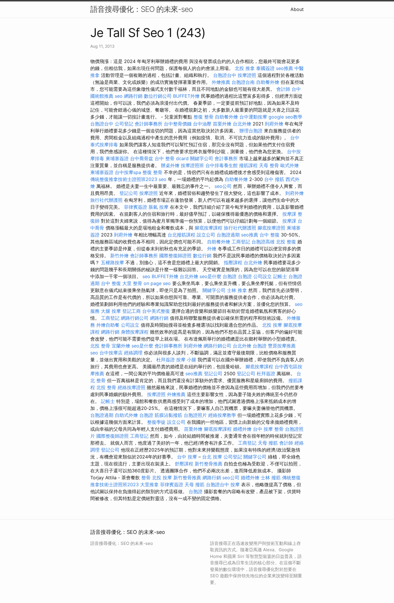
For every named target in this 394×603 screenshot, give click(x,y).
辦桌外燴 (170, 165)
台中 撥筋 (274, 179)
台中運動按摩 (253, 117)
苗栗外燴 (222, 124)
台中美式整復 (156, 311)
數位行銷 (202, 255)
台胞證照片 (195, 415)
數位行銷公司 (158, 96)
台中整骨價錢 (178, 124)
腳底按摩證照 (271, 228)
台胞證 (230, 276)
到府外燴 (274, 124)
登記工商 (131, 311)
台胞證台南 (243, 82)
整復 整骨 (203, 117)
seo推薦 (284, 68)
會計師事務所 (148, 124)
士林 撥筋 (271, 477)
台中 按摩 (187, 457)
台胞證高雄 (263, 242)
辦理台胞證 (250, 131)
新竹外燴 (119, 255)
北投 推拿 (245, 68)
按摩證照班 (192, 165)
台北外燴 (242, 124)
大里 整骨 (132, 283)
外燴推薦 (221, 82)
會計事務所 (226, 158)
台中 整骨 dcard (172, 158)
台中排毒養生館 (221, 165)
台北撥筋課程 (181, 235)
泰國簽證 (265, 68)
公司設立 (262, 276)
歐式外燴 (289, 165)
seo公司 (223, 186)
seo (119, 96)
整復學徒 (156, 422)
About (297, 9)
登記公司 (128, 193)
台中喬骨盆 (141, 158)
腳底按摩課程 (208, 228)
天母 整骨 (269, 165)
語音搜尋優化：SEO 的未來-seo (141, 9)
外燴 (211, 248)
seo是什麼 (210, 276)
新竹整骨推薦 (208, 464)
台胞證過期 (228, 235)
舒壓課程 (184, 464)
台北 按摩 (212, 457)
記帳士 (280, 276)
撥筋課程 (248, 165)
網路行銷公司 (135, 318)
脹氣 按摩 (158, 207)
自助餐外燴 (267, 82)
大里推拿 (149, 484)
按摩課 (289, 214)
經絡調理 (133, 353)
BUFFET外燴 (186, 96)
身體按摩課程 (135, 332)
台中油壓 (202, 124)
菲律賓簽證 (135, 207)
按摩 (235, 484)
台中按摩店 (111, 353)
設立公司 (206, 235)
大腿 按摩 (111, 311)
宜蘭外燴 (121, 346)
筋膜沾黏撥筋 (168, 415)
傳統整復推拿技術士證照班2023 (123, 179)
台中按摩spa (128, 172)
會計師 (283, 89)
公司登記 (124, 124)
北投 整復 (286, 242)
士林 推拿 (237, 290)
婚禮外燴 (242, 429)
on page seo (157, 283)
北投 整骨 (100, 346)
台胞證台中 (224, 75)
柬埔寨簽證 (117, 158)
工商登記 (241, 242)
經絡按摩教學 (222, 415)
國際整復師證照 (175, 255)
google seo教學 (285, 117)
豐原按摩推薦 (282, 346)
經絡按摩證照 (131, 387)
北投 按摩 (272, 325)
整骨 (146, 477)
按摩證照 (247, 75)
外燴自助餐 (107, 325)
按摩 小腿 (186, 359)
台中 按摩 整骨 (268, 429)
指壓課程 (233, 262)
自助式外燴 (126, 415)
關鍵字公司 (201, 158)
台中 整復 (269, 235)
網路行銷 (133, 96)
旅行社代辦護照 (106, 200)
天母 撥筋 (268, 443)
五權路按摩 (112, 262)
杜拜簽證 (165, 359)
